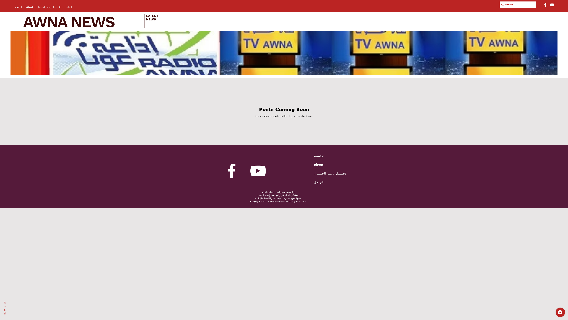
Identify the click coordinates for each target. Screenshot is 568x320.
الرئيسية (319, 155)
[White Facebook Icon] (231, 170)
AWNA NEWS (72, 22)
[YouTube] (552, 4)
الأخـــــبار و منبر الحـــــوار (328, 173)
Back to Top (4, 308)
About (318, 164)
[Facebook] (545, 4)
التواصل (319, 182)
